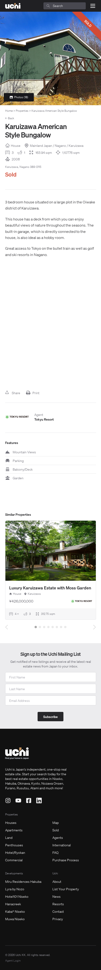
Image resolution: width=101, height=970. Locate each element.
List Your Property (65, 889)
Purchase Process (65, 860)
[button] (36, 627)
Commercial (14, 860)
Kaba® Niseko (15, 911)
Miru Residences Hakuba (23, 881)
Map (55, 822)
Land (8, 837)
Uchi (55, 873)
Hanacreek (13, 904)
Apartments (14, 830)
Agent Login (13, 960)
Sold (55, 830)
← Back (9, 118)
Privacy (57, 919)
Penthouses (14, 845)
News (56, 896)
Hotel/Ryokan (15, 852)
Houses (10, 822)
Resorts (58, 904)
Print (35, 393)
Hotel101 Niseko (16, 896)
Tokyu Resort (44, 419)
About (56, 881)
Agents (57, 837)
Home (9, 110)
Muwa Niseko (15, 919)
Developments (14, 873)
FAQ (55, 852)
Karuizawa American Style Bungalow (54, 110)
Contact (58, 911)
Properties (22, 110)
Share (16, 393)
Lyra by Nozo (14, 889)
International (61, 845)
